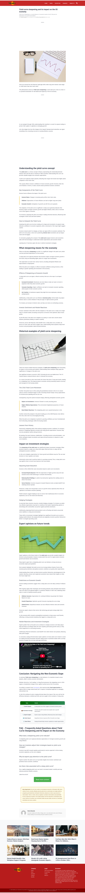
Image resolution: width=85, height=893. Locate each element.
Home (32, 870)
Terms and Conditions (48, 870)
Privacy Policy (47, 872)
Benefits (32, 877)
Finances (33, 875)
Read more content (42, 779)
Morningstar (36, 687)
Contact (45, 873)
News (32, 872)
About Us (46, 875)
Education (33, 873)
